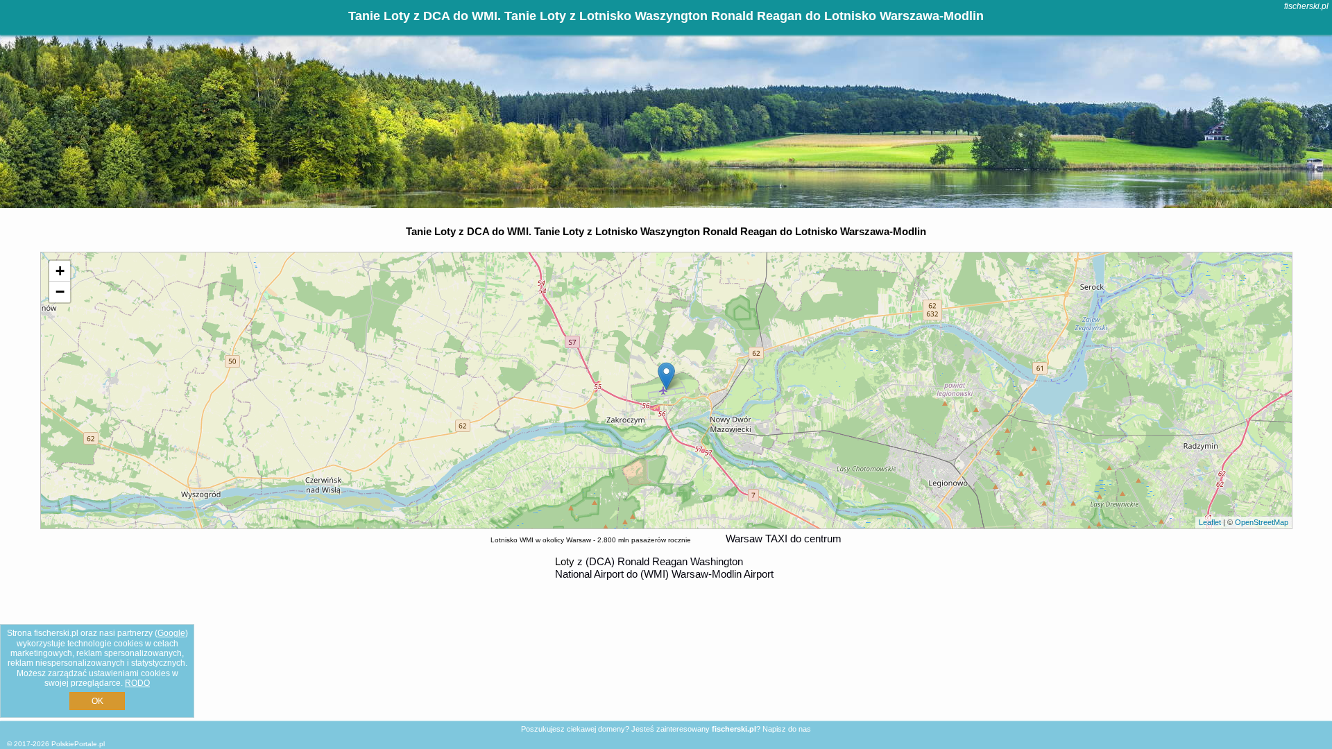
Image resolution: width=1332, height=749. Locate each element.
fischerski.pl (1306, 6)
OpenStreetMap (1261, 522)
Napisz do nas (786, 729)
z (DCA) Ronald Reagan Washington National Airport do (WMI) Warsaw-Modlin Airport (664, 568)
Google (171, 633)
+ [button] (60, 270)
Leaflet (1210, 522)
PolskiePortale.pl (78, 744)
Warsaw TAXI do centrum (784, 538)
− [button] (60, 291)
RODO (137, 683)
